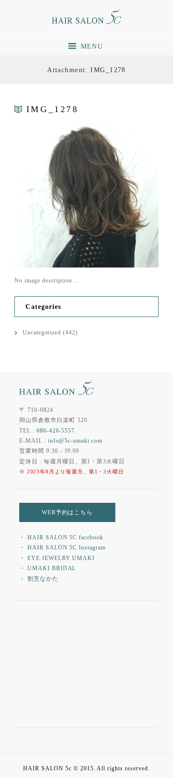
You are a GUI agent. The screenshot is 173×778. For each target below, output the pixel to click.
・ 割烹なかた (39, 578)
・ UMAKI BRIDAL (47, 568)
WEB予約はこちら (67, 512)
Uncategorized (42, 332)
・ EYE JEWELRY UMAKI (57, 558)
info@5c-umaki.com (75, 440)
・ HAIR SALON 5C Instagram (62, 547)
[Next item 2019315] (122, 195)
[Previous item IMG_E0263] (50, 195)
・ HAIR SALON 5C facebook (61, 537)
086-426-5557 (56, 430)
